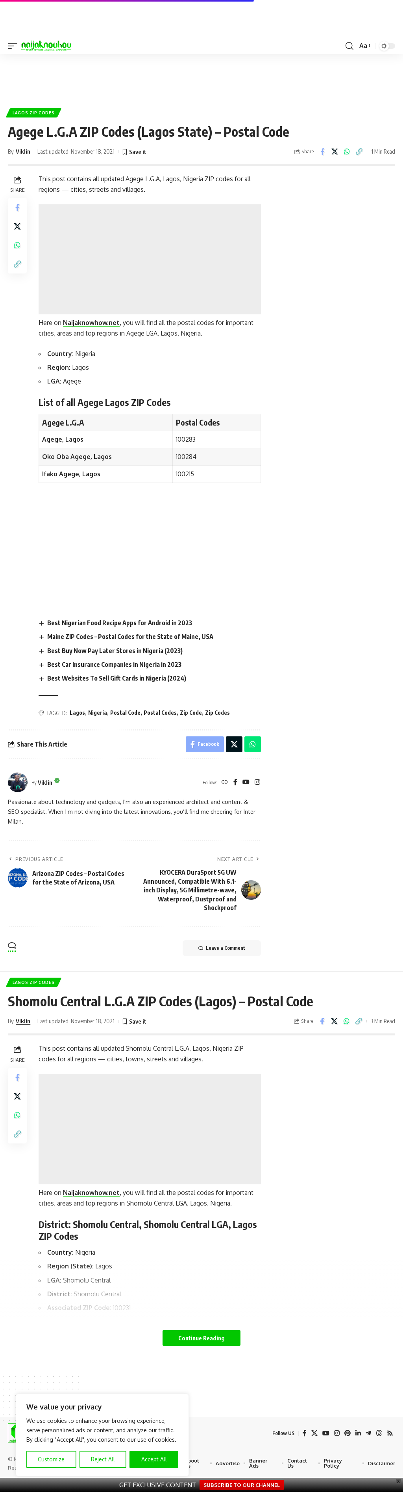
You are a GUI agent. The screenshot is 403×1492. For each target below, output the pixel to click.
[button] (14, 46)
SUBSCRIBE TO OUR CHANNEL (241, 1485)
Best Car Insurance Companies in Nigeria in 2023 (114, 664)
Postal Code (125, 712)
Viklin (23, 151)
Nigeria (97, 712)
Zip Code (191, 712)
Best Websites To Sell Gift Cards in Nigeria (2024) (116, 678)
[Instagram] (257, 782)
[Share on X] (334, 151)
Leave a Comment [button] (225, 948)
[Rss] (390, 1433)
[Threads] (379, 1433)
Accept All (154, 1459)
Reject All (103, 1459)
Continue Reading (201, 1338)
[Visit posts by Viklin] (18, 782)
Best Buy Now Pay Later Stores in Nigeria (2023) (115, 651)
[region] (102, 1435)
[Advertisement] (201, 77)
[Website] (225, 782)
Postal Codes (160, 712)
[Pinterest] (347, 1433)
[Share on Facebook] (322, 151)
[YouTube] (246, 782)
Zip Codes (217, 712)
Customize (51, 1459)
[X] (314, 1433)
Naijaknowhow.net (91, 323)
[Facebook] (235, 782)
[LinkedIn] (358, 1433)
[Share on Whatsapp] (346, 151)
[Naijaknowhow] (46, 46)
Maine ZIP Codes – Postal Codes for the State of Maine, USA (130, 636)
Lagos (77, 712)
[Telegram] (368, 1433)
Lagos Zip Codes (34, 112)
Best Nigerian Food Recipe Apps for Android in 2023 (119, 623)
